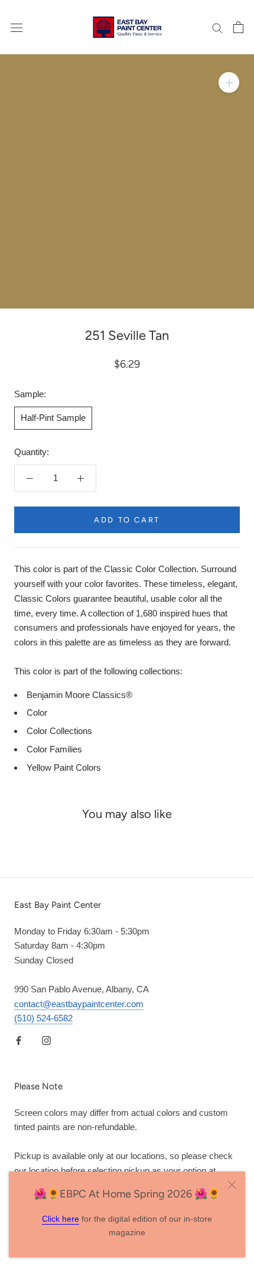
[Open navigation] (16, 27)
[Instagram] (46, 1040)
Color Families (54, 749)
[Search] (217, 27)
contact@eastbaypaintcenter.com (79, 1004)
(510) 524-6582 (43, 1018)
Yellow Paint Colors (64, 767)
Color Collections (59, 731)
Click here (60, 1218)
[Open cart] (238, 27)
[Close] (231, 1184)
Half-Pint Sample (53, 418)
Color (37, 712)
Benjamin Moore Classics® (79, 695)
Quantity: (31, 452)
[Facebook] (18, 1040)
